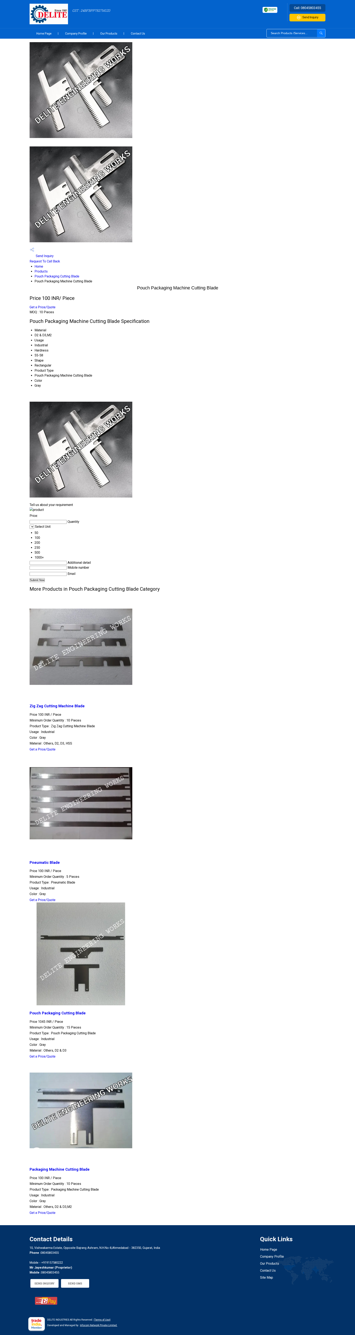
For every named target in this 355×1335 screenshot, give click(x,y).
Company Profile (76, 33)
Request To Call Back (45, 261)
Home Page (44, 33)
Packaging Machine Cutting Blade (60, 1169)
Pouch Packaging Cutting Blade (57, 276)
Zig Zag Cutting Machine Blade (57, 706)
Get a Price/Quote (42, 307)
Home (39, 266)
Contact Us (138, 33)
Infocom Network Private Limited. (98, 1325)
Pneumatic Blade (45, 862)
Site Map (266, 1277)
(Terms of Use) (102, 1319)
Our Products (108, 33)
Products (41, 271)
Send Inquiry (310, 17)
